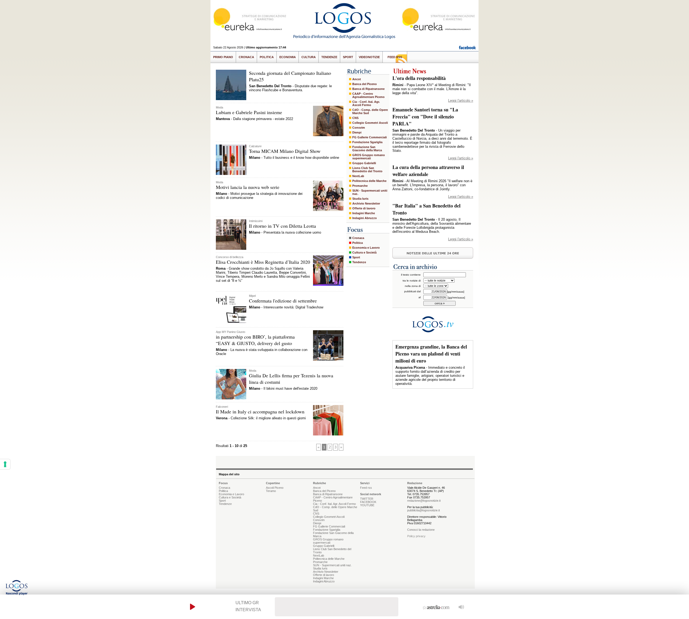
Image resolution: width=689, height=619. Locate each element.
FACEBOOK (368, 502)
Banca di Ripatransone (368, 88)
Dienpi (356, 132)
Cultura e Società (364, 252)
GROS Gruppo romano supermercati (368, 156)
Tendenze (329, 57)
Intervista (248, 609)
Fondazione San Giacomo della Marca (367, 148)
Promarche (360, 185)
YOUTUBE (367, 505)
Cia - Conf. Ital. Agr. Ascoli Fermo (366, 103)
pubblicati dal (412, 291)
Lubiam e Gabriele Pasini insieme (249, 112)
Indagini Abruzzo (364, 218)
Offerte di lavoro (363, 208)
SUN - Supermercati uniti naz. (369, 192)
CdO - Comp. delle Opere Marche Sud (370, 111)
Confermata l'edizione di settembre (283, 300)
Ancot (356, 79)
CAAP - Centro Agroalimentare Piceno (368, 95)
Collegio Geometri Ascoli (370, 122)
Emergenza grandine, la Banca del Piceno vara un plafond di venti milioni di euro (431, 353)
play (193, 607)
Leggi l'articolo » (460, 101)
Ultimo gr (247, 602)
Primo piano (223, 57)
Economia (287, 57)
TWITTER (366, 498)
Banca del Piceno (364, 84)
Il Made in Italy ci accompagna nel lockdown (260, 411)
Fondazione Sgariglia (367, 142)
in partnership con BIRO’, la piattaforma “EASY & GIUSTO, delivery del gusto (255, 339)
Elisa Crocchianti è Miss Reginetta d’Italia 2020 (263, 262)
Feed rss (366, 487)
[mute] (461, 606)
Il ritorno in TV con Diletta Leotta (282, 226)
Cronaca (246, 57)
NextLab (358, 176)
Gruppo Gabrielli (364, 163)
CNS (355, 117)
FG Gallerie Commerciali (369, 137)
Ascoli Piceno (274, 487)
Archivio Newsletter (366, 203)
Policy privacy (416, 536)
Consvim (358, 127)
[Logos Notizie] (344, 39)
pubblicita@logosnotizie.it (423, 510)
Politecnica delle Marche (369, 180)
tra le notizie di (412, 280)
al (420, 297)
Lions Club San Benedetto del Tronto (367, 169)
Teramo (271, 491)
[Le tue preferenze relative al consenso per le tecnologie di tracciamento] (5, 464)
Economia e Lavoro (366, 247)
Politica (267, 57)
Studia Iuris (360, 198)
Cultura (308, 57)
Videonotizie (369, 57)
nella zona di (413, 285)
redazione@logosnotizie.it (424, 500)
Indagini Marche (363, 213)
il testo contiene (411, 274)
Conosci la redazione (421, 529)
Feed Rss (395, 57)
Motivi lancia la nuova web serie (247, 187)
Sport (348, 57)
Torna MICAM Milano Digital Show (285, 151)
